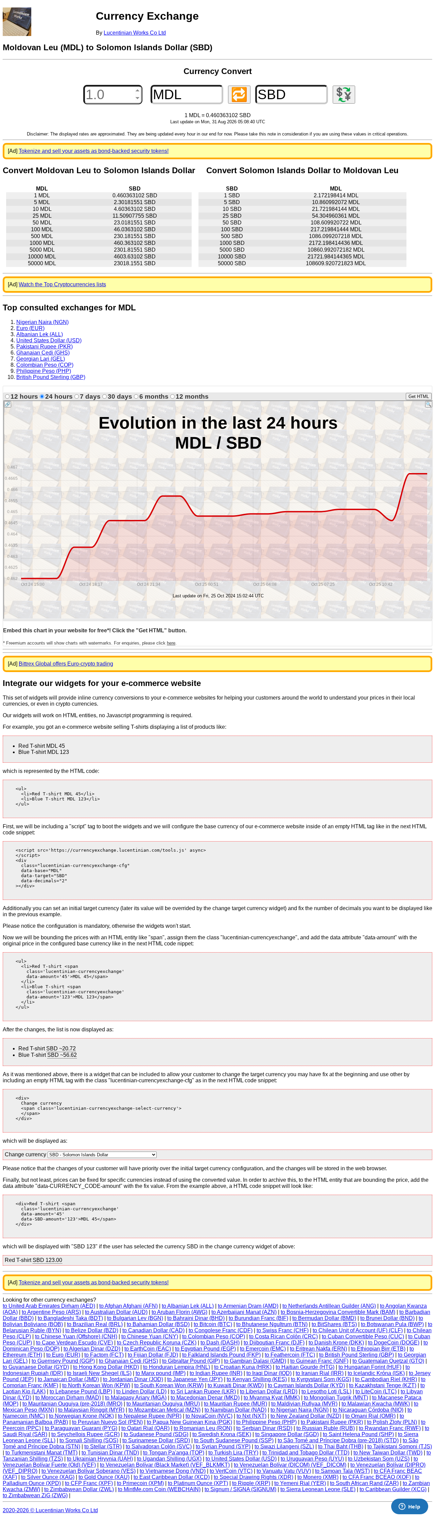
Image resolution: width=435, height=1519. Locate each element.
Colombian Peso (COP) (44, 365)
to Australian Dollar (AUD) (116, 1312)
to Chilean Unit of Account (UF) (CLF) (358, 1330)
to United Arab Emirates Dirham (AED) (49, 1306)
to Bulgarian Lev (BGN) (135, 1318)
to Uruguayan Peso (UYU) (312, 1459)
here (171, 643)
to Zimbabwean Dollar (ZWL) (79, 1489)
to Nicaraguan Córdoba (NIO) (368, 1410)
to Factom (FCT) (104, 1355)
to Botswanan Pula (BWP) (392, 1324)
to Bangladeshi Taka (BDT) (70, 1318)
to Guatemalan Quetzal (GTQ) (388, 1361)
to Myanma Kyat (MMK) (272, 1397)
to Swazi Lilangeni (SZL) (284, 1446)
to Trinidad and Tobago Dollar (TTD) (305, 1452)
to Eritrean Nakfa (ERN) (318, 1349)
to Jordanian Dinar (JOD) (133, 1379)
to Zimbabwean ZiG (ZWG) (35, 1495)
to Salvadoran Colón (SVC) (159, 1446)
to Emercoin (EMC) (263, 1349)
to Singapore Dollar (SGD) (287, 1434)
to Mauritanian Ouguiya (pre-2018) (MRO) (72, 1404)
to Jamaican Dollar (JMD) (68, 1379)
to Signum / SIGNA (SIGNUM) (240, 1489)
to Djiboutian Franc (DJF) (274, 1342)
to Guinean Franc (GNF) (319, 1361)
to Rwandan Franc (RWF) (390, 1428)
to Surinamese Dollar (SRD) (156, 1440)
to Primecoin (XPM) (140, 1483)
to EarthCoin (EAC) (147, 1349)
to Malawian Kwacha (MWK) (376, 1404)
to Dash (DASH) (220, 1342)
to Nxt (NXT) (251, 1416)
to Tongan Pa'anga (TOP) (173, 1452)
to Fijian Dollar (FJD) (153, 1355)
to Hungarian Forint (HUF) (369, 1367)
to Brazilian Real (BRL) (95, 1324)
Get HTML (418, 396)
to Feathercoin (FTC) (290, 1355)
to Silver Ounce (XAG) (47, 1477)
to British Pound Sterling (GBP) (356, 1355)
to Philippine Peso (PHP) (266, 1422)
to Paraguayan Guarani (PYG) (81, 1428)
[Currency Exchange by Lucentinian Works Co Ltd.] (17, 21)
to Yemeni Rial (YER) (300, 1483)
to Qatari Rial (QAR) (145, 1428)
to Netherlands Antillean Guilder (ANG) (329, 1306)
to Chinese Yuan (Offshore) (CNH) (76, 1336)
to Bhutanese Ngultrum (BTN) (272, 1324)
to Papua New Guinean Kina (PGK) (189, 1422)
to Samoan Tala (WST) (342, 1471)
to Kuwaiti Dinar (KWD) (236, 1385)
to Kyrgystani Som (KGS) (321, 1379)
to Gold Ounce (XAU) (104, 1477)
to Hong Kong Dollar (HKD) (106, 1367)
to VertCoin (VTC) (231, 1471)
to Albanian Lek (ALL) (188, 1306)
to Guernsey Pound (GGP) (63, 1361)
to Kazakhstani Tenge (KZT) (382, 1385)
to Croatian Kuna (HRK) (243, 1367)
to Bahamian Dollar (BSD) (158, 1324)
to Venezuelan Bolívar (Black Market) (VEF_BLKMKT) (165, 1465)
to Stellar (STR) (103, 1446)
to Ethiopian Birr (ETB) (378, 1349)
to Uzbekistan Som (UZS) (379, 1459)
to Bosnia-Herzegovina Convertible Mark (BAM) (338, 1312)
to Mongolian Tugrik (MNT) (336, 1397)
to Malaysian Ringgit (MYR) (91, 1410)
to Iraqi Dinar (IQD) (269, 1373)
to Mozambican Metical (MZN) (164, 1410)
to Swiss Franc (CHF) (283, 1330)
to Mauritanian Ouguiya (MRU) (163, 1404)
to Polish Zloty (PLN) (392, 1422)
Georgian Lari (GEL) (40, 359)
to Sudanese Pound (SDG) (156, 1434)
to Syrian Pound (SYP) (223, 1446)
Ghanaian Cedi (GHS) (43, 353)
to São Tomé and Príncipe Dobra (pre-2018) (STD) (338, 1440)
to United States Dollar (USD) (241, 1459)
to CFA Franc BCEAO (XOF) (377, 1477)
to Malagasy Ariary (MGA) (136, 1397)
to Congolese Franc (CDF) (221, 1330)
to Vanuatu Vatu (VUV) (284, 1471)
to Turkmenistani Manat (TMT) (41, 1452)
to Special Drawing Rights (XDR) (253, 1477)
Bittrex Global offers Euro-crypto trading (66, 664)
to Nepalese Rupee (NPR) (149, 1416)
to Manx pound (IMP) (161, 1373)
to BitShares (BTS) (334, 1324)
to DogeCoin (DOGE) (393, 1342)
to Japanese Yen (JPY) (195, 1379)
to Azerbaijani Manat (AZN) (244, 1312)
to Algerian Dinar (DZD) (92, 1349)
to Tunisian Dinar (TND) (110, 1452)
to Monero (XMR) (317, 1477)
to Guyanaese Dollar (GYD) (36, 1367)
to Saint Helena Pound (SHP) (358, 1434)
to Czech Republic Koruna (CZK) (156, 1342)
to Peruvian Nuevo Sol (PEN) (107, 1422)
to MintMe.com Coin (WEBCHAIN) (159, 1489)
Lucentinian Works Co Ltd (135, 33)
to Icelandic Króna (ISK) (376, 1373)
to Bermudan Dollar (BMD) (324, 1318)
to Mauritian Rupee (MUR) (235, 1404)
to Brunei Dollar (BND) (387, 1318)
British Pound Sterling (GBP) (50, 377)
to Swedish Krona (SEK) (221, 1434)
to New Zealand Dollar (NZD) (306, 1416)
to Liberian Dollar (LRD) (268, 1391)
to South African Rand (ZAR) (364, 1483)
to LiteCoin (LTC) (376, 1391)
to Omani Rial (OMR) (370, 1416)
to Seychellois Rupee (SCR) (85, 1434)
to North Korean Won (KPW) (96, 1385)
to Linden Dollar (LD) (141, 1391)
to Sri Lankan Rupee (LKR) (203, 1391)
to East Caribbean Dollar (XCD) (172, 1477)
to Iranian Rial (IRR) (320, 1373)
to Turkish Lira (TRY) (233, 1452)
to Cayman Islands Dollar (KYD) (306, 1385)
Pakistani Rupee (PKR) (44, 346)
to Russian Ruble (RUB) (325, 1428)
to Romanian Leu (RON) (203, 1428)
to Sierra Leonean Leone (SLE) (317, 1489)
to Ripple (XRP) (251, 1483)
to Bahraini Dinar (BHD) (196, 1318)
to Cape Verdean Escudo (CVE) (74, 1342)
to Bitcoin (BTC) (213, 1324)
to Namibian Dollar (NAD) (235, 1410)
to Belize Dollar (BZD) (91, 1330)
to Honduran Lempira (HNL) (176, 1367)
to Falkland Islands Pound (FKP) (221, 1355)
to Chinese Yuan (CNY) (149, 1336)
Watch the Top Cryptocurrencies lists (62, 284)
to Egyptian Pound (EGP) (205, 1349)
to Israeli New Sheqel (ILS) (99, 1373)
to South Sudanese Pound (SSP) (234, 1440)
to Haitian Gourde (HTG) (305, 1367)
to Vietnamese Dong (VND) (173, 1471)
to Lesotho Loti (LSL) (326, 1391)
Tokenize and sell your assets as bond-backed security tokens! (94, 151)
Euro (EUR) (30, 328)
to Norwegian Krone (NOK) (81, 1416)
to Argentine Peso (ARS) (51, 1312)
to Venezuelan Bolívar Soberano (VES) (88, 1471)
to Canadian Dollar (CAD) (153, 1330)
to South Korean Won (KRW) (169, 1385)
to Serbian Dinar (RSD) (264, 1428)
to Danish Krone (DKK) (336, 1342)
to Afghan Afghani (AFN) (128, 1306)
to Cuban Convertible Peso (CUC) (363, 1336)
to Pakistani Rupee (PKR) (332, 1422)
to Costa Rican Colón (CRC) (283, 1336)
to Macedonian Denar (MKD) (205, 1397)
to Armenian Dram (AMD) (248, 1306)
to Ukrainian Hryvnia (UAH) (100, 1459)
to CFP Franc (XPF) (89, 1483)
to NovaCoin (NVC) (209, 1416)
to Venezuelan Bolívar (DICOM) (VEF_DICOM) (290, 1465)
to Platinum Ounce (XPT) (198, 1483)
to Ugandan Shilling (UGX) (169, 1459)
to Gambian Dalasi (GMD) (255, 1361)
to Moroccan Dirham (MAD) (68, 1397)
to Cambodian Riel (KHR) (386, 1379)
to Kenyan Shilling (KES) (257, 1379)
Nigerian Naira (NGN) (42, 322)
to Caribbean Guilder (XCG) (393, 1489)
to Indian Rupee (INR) (216, 1373)
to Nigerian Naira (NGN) (300, 1410)
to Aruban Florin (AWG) (179, 1312)
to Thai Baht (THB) (340, 1446)
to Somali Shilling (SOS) (88, 1440)
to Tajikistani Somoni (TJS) (399, 1446)
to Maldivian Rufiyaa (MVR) (304, 1404)
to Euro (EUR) (63, 1355)
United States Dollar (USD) (49, 340)
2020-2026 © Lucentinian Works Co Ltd (50, 1510)
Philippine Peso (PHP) (43, 371)
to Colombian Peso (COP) (213, 1336)
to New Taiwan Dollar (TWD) (387, 1452)
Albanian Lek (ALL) (39, 334)
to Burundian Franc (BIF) (258, 1318)
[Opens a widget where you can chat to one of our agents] (409, 1507)
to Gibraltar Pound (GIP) (191, 1361)
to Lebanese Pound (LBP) (81, 1391)
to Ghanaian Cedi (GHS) (128, 1361)
